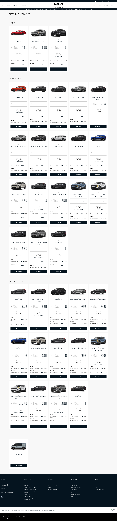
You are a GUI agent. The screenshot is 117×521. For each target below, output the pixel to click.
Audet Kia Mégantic (29, 9)
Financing (24, 5)
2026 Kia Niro (27, 496)
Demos (49, 487)
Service (99, 5)
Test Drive (73, 484)
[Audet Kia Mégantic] (58, 5)
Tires (72, 496)
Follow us (98, 1)
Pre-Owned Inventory (52, 489)
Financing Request (75, 492)
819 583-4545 (60, 9)
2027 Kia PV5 (27, 494)
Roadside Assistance (99, 489)
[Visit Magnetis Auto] (9, 519)
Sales (2, 5)
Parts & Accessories (75, 498)
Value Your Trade (75, 485)
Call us (104, 1)
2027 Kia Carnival (28, 492)
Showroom (8, 5)
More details (19, 69)
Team (96, 485)
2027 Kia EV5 (27, 484)
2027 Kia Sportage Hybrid (30, 489)
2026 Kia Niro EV (28, 499)
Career (96, 487)
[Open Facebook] (2, 496)
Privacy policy (10, 516)
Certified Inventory (52, 491)
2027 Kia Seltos (27, 485)
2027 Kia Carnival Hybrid (30, 487)
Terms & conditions (4, 516)
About (112, 5)
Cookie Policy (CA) (17, 516)
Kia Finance (73, 491)
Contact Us (97, 484)
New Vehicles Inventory (53, 485)
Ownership (106, 5)
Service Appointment (75, 494)
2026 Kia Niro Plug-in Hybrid (30, 498)
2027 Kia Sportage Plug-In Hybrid (31, 491)
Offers (94, 5)
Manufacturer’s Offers (76, 487)
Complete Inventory (52, 484)
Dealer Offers (74, 489)
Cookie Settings (23, 516)
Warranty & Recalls (99, 491)
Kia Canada (52, 510)
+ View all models (28, 503)
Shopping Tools (16, 5)
